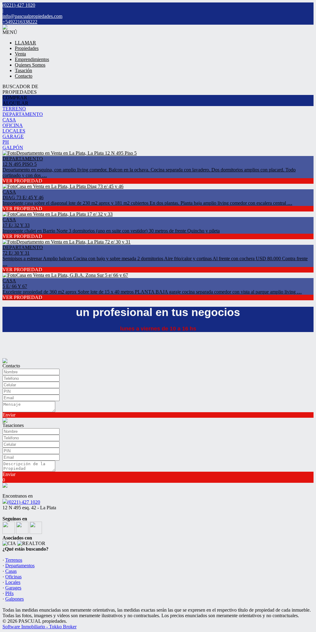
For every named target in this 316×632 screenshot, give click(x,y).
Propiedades (27, 48)
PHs (9, 593)
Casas (11, 571)
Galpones (14, 598)
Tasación (23, 70)
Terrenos (13, 560)
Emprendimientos (32, 59)
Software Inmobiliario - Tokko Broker (39, 626)
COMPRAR (14, 97)
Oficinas (13, 576)
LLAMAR (25, 42)
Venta (20, 53)
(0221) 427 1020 (23, 502)
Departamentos (20, 565)
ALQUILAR (15, 103)
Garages (13, 587)
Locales (12, 582)
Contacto (23, 76)
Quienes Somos (30, 65)
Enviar (8, 414)
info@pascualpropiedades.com (32, 16)
